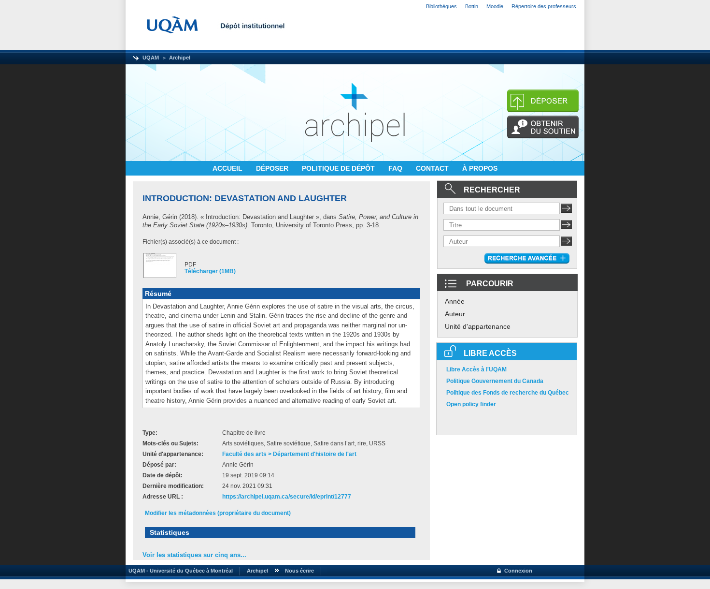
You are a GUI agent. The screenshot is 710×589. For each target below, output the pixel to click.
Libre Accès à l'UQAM (476, 369)
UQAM (150, 57)
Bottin (471, 6)
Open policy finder (471, 404)
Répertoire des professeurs (543, 6)
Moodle (494, 6)
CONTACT (433, 168)
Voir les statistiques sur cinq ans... (194, 555)
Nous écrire (299, 571)
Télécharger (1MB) (210, 271)
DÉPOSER (273, 168)
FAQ (396, 168)
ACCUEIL (228, 168)
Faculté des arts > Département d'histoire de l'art (289, 454)
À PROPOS (479, 168)
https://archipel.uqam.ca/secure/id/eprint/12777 (286, 496)
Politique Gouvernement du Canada (494, 381)
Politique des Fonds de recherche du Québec (507, 392)
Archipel (179, 57)
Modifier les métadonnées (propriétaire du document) (218, 513)
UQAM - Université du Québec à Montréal (179, 571)
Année (455, 301)
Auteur (455, 314)
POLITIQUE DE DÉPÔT (339, 168)
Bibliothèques (441, 6)
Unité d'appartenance (478, 326)
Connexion (518, 571)
